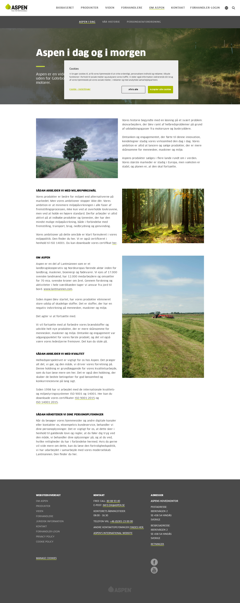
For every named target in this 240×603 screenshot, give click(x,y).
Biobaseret (65, 7)
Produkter (89, 7)
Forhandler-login (205, 7)
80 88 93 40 (113, 501)
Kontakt (178, 7)
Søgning (233, 8)
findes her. (137, 527)
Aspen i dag (87, 22)
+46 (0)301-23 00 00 (121, 521)
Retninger (157, 544)
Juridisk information (50, 521)
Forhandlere (131, 7)
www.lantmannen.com (58, 289)
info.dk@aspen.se (114, 505)
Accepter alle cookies (160, 89)
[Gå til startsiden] (16, 8)
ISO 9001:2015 (85, 398)
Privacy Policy (45, 537)
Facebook (154, 562)
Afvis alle (133, 89)
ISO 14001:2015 (47, 402)
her (114, 243)
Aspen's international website (112, 533)
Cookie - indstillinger (80, 89)
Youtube (154, 570)
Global (226, 8)
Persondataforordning (144, 22)
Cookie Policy (44, 542)
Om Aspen (156, 7)
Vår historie (111, 22)
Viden (109, 7)
